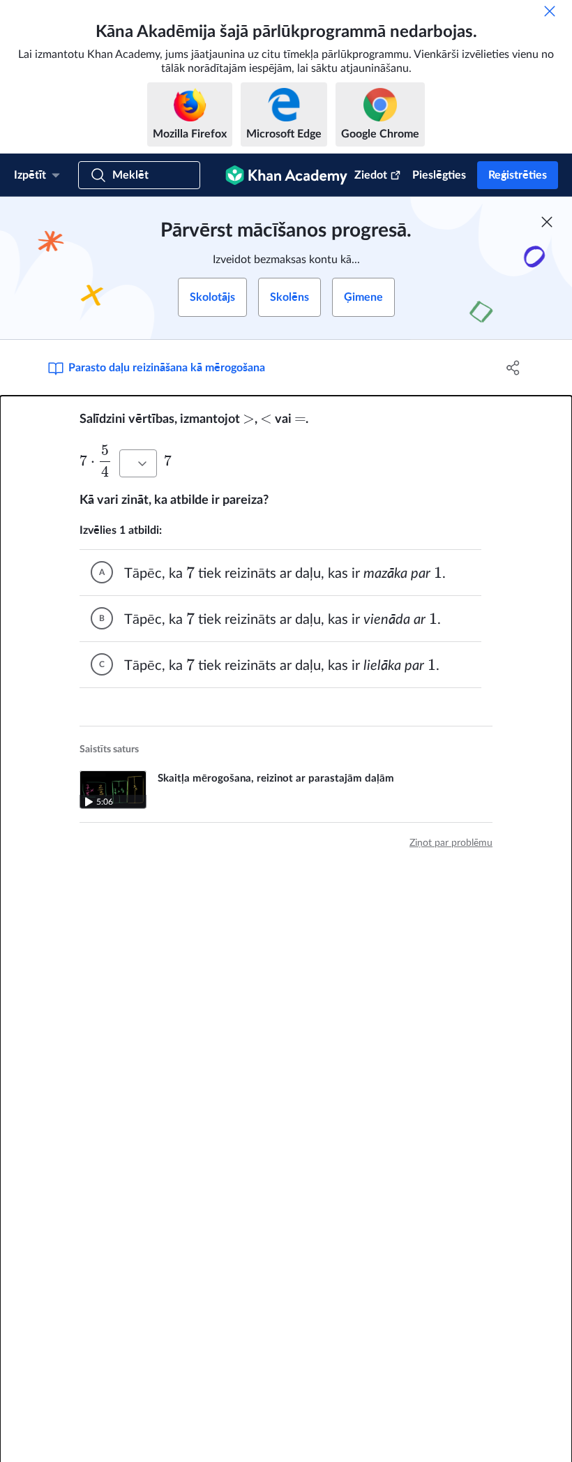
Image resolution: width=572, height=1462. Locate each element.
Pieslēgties (439, 175)
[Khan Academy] (286, 175)
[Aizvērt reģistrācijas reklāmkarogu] (547, 222)
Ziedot (370, 175)
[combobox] (138, 463)
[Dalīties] (513, 368)
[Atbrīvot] (550, 11)
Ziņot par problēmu (450, 843)
